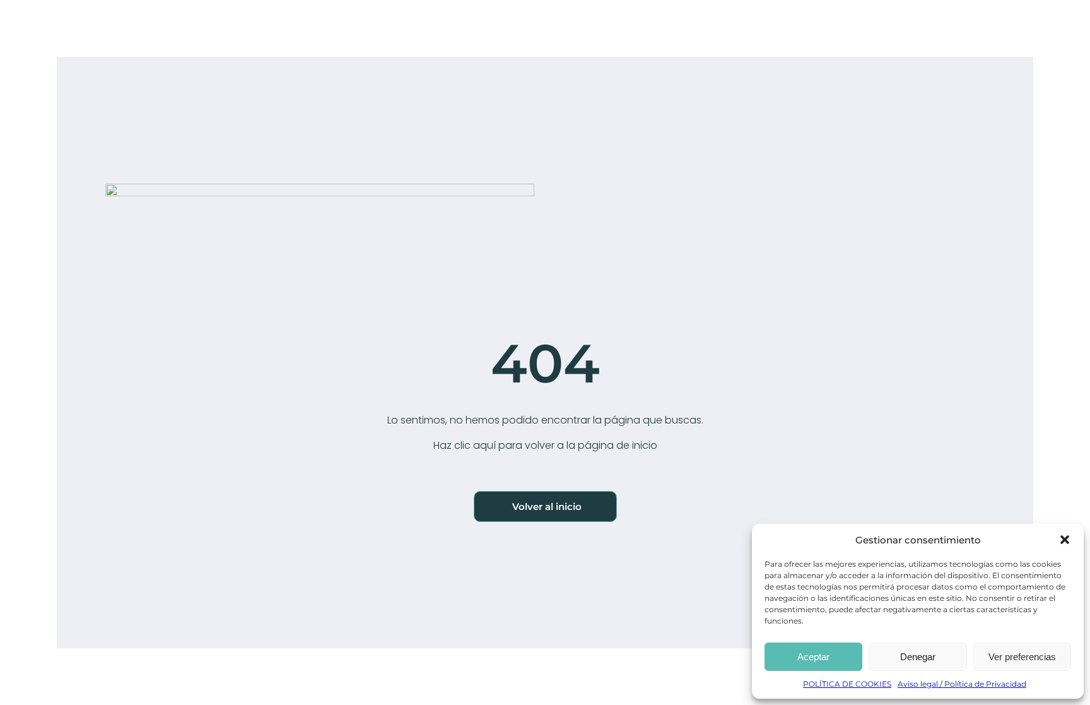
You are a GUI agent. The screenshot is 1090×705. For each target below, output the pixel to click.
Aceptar (813, 656)
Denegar (917, 656)
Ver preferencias (1022, 656)
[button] (1064, 539)
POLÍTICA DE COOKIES (847, 684)
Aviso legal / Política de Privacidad (962, 684)
